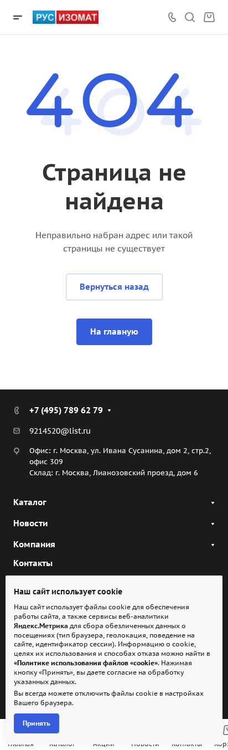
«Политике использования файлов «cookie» (86, 663)
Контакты (33, 563)
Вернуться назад (114, 286)
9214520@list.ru (60, 431)
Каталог (29, 502)
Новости (30, 523)
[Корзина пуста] (209, 17)
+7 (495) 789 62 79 (66, 410)
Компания (34, 544)
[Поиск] (189, 17)
